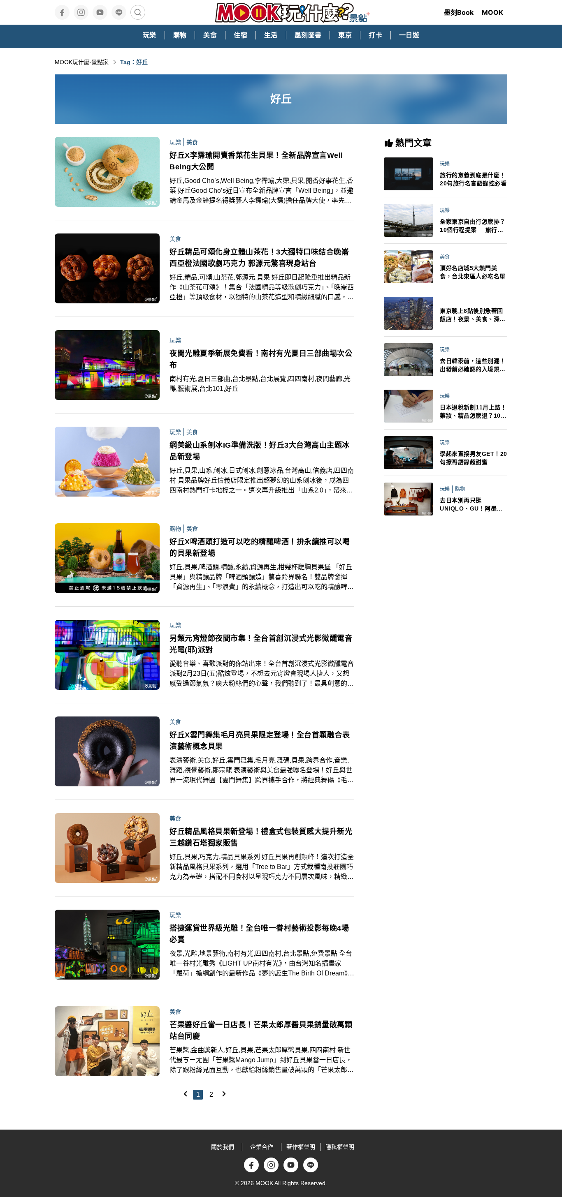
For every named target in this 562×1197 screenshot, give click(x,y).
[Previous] (185, 1093)
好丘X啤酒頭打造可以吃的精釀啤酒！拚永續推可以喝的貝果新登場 (260, 547)
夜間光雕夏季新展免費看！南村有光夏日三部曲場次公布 (261, 359)
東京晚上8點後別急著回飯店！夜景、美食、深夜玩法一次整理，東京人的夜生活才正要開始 (473, 315)
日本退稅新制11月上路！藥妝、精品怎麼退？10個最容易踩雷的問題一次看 (473, 412)
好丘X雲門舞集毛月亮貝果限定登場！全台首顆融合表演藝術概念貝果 (260, 741)
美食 (192, 142)
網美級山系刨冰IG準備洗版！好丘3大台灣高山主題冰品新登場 (260, 451)
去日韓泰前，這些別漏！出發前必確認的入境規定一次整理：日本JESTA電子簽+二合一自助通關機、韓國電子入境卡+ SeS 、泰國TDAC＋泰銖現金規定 (473, 365)
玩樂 (175, 142)
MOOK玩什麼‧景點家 (82, 62)
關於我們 (222, 1147)
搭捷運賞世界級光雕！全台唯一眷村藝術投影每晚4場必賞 (259, 934)
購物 (175, 528)
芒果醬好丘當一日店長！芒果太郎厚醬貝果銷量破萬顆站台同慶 (261, 1030)
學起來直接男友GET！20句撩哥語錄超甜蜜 (473, 458)
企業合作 (261, 1147)
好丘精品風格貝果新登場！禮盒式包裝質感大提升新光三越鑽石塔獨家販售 (261, 837)
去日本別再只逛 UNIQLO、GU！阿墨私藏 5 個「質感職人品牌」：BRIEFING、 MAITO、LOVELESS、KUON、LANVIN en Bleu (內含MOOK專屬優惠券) (473, 505)
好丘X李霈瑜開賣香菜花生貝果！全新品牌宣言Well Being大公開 (256, 161)
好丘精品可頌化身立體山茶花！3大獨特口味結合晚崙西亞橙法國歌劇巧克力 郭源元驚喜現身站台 (259, 258)
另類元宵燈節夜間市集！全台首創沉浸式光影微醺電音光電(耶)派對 (261, 644)
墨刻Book (459, 12)
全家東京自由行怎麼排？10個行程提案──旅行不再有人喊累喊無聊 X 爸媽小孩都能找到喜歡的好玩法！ (473, 226)
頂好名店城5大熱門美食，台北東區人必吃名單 (473, 272)
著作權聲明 (300, 1147)
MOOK (492, 12)
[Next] (223, 1093)
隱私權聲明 (339, 1147)
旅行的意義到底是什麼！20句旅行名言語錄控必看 (473, 179)
